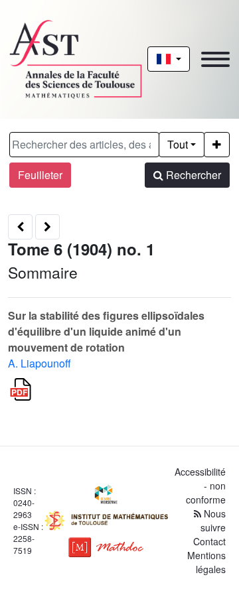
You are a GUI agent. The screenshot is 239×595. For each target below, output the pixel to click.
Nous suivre (213, 520)
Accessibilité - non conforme (200, 485)
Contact (209, 541)
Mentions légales (206, 562)
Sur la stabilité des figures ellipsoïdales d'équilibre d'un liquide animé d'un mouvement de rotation (106, 331)
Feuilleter (40, 174)
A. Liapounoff (39, 363)
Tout (177, 144)
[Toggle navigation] (215, 59)
